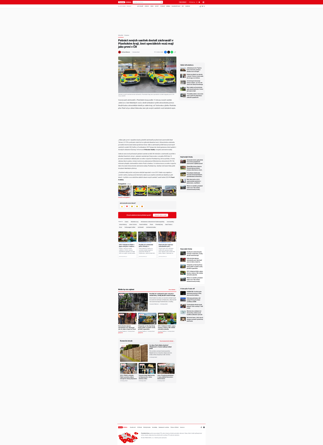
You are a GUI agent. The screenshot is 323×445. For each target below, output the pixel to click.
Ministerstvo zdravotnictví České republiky (152, 221)
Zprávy (147, 6)
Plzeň (151, 224)
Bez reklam (183, 2)
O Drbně (139, 427)
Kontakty (154, 427)
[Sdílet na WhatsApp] (172, 52)
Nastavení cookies (164, 427)
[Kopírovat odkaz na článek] (175, 52)
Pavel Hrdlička (143, 224)
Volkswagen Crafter (130, 227)
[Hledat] (161, 2)
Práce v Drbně (174, 427)
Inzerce (187, 6)
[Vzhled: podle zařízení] (203, 2)
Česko (126, 221)
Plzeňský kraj (159, 224)
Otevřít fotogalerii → (124, 197)
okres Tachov (133, 224)
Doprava (126, 35)
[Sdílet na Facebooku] (165, 52)
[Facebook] (197, 2)
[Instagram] (199, 2)
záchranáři (141, 227)
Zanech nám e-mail (160, 215)
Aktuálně (140, 6)
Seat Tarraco (168, 224)
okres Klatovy (123, 224)
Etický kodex (147, 427)
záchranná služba (151, 227)
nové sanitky (170, 221)
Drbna (168, 6)
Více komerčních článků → (167, 341)
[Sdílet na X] (168, 52)
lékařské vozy (134, 221)
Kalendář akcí (176, 6)
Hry (183, 6)
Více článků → (172, 289)
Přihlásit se (192, 2)
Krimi (152, 6)
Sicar (120, 227)
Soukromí (133, 427)
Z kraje (162, 6)
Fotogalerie (122, 184)
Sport (157, 6)
